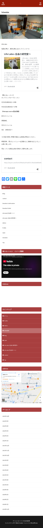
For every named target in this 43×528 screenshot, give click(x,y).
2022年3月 (5, 431)
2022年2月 (5, 436)
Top (3, 242)
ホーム (6, 316)
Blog (3, 193)
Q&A (3, 233)
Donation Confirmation (8, 203)
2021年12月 (5, 445)
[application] (22, 266)
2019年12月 (5, 509)
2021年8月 (5, 465)
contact (4, 198)
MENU (4, 223)
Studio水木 (26, 521)
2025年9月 (5, 421)
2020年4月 (5, 489)
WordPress (34, 523)
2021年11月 (5, 450)
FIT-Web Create (18, 523)
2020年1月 (5, 504)
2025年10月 (5, 416)
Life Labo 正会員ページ (8, 213)
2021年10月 (5, 455)
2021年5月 (5, 475)
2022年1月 (5, 440)
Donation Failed (6, 208)
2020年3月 (5, 494)
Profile (4, 228)
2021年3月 (5, 485)
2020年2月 (5, 499)
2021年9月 (5, 460)
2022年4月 (5, 426)
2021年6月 (5, 470)
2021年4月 (5, 480)
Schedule (5, 237)
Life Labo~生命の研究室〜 (9, 218)
